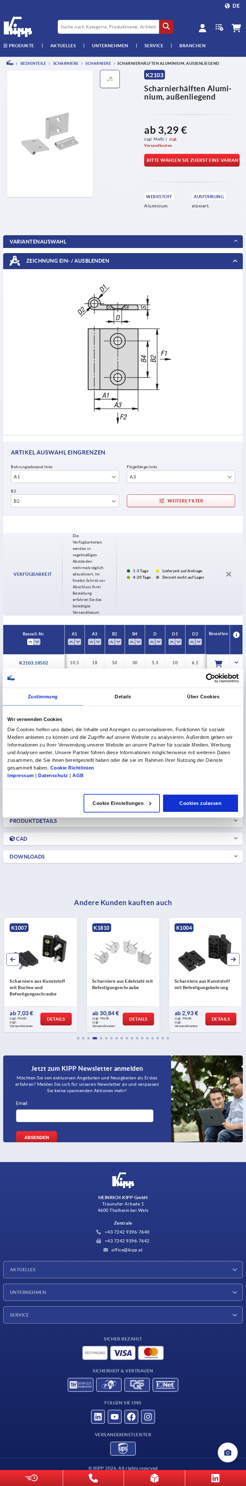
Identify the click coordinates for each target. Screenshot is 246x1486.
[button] (78, 1038)
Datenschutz (53, 775)
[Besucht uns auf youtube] (115, 1417)
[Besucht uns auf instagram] (148, 1417)
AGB (78, 775)
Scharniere (65, 63)
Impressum (20, 775)
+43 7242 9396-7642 (126, 1240)
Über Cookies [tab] (203, 696)
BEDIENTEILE (33, 63)
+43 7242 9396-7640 (126, 1232)
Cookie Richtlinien (72, 767)
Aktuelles (23, 1269)
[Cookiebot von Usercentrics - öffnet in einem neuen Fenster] (211, 678)
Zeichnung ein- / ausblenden (67, 260)
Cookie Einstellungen (118, 803)
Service (19, 1314)
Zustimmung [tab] (43, 696)
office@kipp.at (127, 1249)
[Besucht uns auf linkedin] (98, 1417)
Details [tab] (123, 696)
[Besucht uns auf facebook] (131, 1417)
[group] (105, 975)
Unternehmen (110, 45)
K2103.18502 (33, 662)
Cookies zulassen (200, 803)
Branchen (192, 45)
